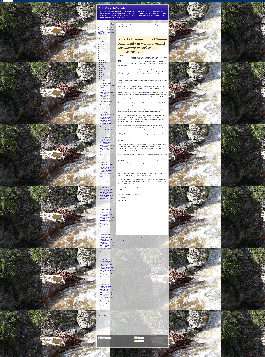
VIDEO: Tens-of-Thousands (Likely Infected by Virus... (106, 161)
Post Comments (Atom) (127, 240)
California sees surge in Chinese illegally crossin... (106, 89)
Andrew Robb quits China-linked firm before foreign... (106, 130)
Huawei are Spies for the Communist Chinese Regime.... (107, 183)
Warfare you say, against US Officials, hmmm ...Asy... (106, 171)
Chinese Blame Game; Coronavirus (107, 292)
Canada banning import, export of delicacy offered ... (107, 146)
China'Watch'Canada (112, 8)
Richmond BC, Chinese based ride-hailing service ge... (106, 233)
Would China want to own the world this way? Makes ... (106, 211)
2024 (101, 50)
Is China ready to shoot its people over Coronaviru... (107, 252)
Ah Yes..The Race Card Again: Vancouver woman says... (106, 258)
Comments (137, 340)
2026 (101, 46)
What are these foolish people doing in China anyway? (106, 265)
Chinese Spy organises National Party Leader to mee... (106, 199)
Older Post (164, 238)
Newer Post (121, 238)
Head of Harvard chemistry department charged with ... (106, 174)
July (102, 70)
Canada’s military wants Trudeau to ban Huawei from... (107, 202)
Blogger (139, 345)
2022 (101, 54)
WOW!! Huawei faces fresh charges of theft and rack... (106, 208)
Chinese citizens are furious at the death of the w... (107, 255)
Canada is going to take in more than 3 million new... (106, 108)
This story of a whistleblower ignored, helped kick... (106, 111)
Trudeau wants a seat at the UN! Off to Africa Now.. (106, 287)
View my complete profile (110, 31)
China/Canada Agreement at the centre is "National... (106, 290)
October (102, 64)
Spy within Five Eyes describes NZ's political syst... (106, 190)
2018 (101, 320)
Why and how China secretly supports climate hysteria (106, 102)
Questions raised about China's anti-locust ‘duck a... (106, 93)
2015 (101, 326)
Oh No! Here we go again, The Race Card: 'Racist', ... (106, 246)
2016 (101, 324)
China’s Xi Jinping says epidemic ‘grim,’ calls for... (107, 127)
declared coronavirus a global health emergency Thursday (152, 86)
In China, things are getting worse (107, 85)
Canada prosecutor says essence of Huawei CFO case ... (107, 196)
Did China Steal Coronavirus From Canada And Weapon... (107, 283)
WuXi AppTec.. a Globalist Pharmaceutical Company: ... (106, 306)
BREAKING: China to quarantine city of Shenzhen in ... (107, 243)
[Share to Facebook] (139, 194)
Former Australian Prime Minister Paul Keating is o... (107, 152)
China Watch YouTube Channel (101, 40)
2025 (101, 48)
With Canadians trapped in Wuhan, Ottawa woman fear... (107, 268)
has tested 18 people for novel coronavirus (138, 92)
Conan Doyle (111, 29)
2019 (101, 318)
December (103, 60)
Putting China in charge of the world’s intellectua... (106, 274)
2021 (101, 56)
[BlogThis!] (136, 194)
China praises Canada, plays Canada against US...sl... (106, 301)
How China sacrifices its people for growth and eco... (107, 218)
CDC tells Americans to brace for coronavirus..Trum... (107, 114)
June (102, 72)
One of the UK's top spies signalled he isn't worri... (107, 193)
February (102, 80)
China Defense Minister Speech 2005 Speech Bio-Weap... (106, 149)
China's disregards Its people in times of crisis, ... (106, 230)
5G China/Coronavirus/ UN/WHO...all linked (105, 99)
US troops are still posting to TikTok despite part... (106, 186)
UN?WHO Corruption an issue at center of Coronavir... (107, 136)
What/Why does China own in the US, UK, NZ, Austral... (107, 139)
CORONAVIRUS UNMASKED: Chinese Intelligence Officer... (106, 205)
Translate (107, 340)
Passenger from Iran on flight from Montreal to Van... (107, 133)
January (102, 315)
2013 (101, 330)
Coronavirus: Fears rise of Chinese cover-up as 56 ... (107, 312)
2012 (101, 332)
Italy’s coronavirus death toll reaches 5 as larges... (106, 124)
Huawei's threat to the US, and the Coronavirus (107, 96)
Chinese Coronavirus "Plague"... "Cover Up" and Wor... (106, 224)
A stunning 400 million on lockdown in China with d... (106, 249)
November (103, 62)
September (103, 66)
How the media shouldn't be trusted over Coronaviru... (107, 271)
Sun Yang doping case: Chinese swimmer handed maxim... (106, 82)
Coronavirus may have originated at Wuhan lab (107, 164)
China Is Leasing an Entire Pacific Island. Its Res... (107, 295)
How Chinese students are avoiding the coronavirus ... (107, 280)
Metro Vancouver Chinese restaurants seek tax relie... (106, 143)
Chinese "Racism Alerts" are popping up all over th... (106, 240)
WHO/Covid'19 (103, 87)
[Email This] (135, 194)
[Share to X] (138, 194)
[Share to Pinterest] (140, 194)
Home (142, 238)
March (102, 78)
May (102, 74)
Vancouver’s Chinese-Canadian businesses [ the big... (106, 105)
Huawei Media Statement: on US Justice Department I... (106, 155)
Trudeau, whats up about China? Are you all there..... (106, 277)
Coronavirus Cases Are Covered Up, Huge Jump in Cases (106, 221)
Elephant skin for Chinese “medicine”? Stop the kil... (106, 227)
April (102, 76)
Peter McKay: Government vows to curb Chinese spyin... (107, 180)
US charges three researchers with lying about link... (107, 177)
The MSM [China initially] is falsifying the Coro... (106, 261)
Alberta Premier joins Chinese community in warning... (106, 236)
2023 (101, 52)
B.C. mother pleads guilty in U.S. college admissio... (107, 121)
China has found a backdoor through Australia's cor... (105, 158)
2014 (101, 328)
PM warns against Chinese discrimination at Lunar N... (106, 309)
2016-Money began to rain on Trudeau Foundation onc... (106, 215)
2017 (101, 322)
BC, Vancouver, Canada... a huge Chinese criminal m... (106, 118)
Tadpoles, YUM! (103, 303)
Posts (136, 338)
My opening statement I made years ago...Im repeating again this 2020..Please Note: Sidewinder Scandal (101, 34)
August (102, 68)
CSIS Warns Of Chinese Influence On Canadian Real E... (107, 168)
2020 (101, 58)
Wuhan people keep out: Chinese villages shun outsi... (106, 298)
